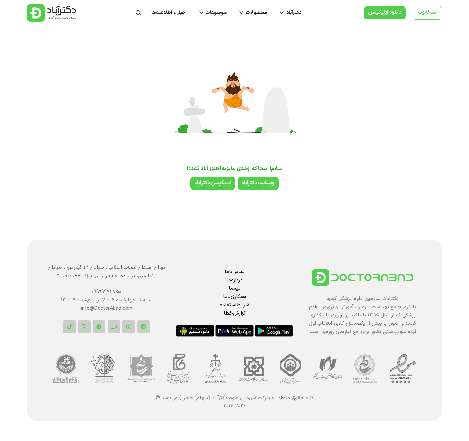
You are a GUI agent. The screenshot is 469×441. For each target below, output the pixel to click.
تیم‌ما (235, 288)
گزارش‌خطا (235, 313)
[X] (84, 326)
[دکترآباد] (362, 277)
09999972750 (106, 292)
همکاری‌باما (234, 296)
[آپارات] (114, 326)
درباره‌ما (234, 280)
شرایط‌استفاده (234, 305)
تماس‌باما (235, 272)
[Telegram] (143, 326)
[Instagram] (128, 326)
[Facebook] (99, 326)
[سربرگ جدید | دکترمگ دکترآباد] (51, 13)
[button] (283, 13)
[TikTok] (69, 326)
